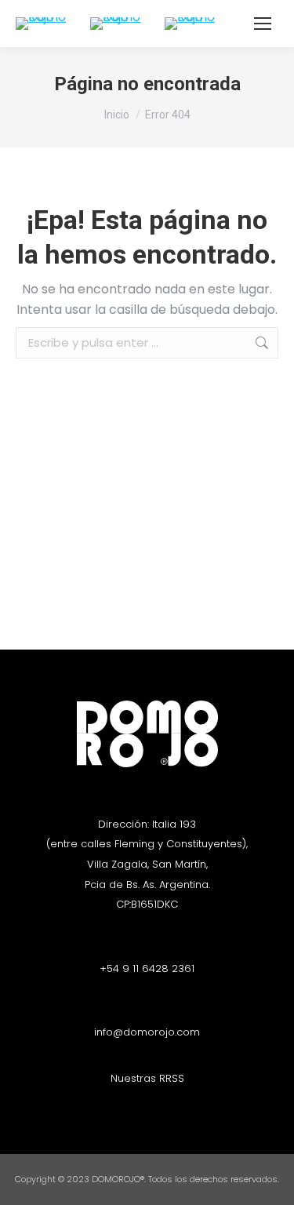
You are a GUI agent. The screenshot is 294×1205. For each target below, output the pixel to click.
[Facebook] (161, 1107)
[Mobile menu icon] (262, 23)
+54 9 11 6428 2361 (147, 968)
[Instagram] (133, 1107)
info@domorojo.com (147, 1032)
